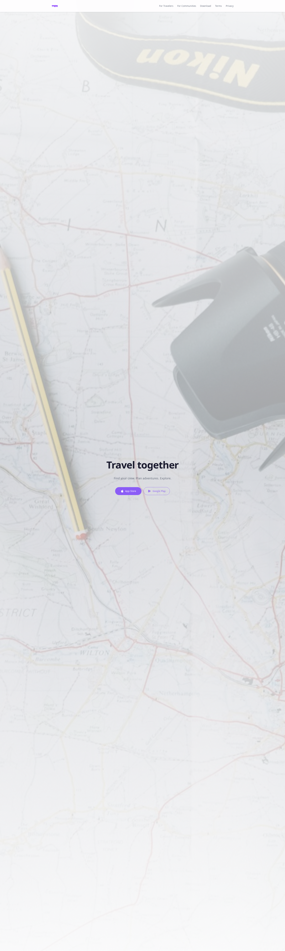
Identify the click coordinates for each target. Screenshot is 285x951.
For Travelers (166, 5)
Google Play (159, 491)
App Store (130, 491)
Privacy (230, 5)
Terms (218, 5)
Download (205, 5)
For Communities (186, 5)
